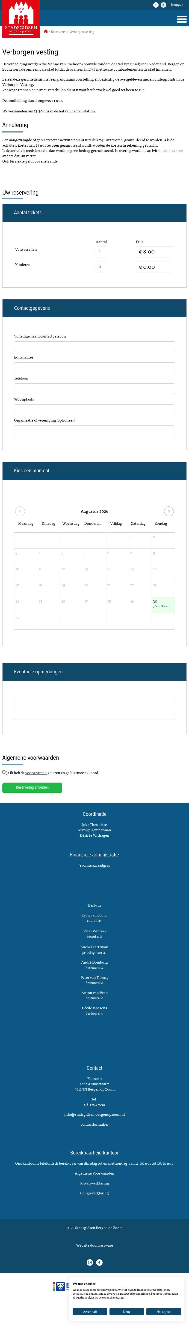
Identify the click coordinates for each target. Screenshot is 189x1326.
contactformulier (95, 1124)
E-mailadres (23, 357)
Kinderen (22, 264)
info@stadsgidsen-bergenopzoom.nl (94, 1114)
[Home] (182, 19)
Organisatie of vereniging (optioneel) (44, 420)
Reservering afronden (32, 787)
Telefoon (21, 378)
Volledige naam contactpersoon (40, 336)
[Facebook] (156, 5)
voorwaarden (36, 772)
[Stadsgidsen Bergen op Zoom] (21, 19)
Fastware (105, 1245)
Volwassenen (26, 249)
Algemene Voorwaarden (94, 1173)
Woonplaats (24, 399)
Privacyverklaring (94, 1183)
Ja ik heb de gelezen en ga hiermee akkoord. (52, 772)
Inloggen (177, 4)
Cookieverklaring (94, 1193)
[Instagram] (163, 5)
